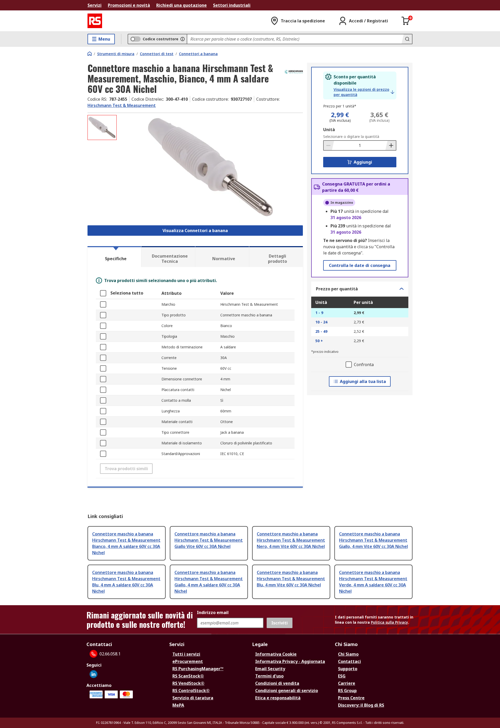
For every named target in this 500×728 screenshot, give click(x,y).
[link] (364, 92)
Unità (329, 129)
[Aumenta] (390, 145)
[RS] (95, 21)
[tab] (114, 256)
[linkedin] (93, 674)
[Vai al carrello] (406, 21)
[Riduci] (329, 145)
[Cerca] (407, 39)
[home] (90, 54)
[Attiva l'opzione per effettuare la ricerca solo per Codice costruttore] (182, 39)
